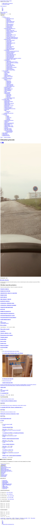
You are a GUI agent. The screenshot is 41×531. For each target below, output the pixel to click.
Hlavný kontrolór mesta (10, 22)
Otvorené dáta (8, 63)
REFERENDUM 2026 (6, 135)
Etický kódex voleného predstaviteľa (12, 37)
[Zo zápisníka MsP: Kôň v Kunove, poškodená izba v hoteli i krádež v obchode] (13, 405)
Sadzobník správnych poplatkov (11, 67)
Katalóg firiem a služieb (8, 98)
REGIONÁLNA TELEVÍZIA (5, 385)
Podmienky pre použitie (23, 518)
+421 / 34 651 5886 (10, 497)
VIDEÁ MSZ (3, 387)
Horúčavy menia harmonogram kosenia (10, 438)
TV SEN (2, 420)
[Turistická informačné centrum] (5, 467)
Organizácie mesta (9, 27)
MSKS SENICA (13, 385)
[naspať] (0, 349)
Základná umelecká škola (10, 86)
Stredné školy (8, 83)
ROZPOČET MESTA (5, 301)
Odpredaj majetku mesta (10, 55)
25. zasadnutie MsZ (4, 393)
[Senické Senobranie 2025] (6, 380)
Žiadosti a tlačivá (9, 47)
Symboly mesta (8, 117)
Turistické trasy (6, 121)
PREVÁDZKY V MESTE (5, 299)
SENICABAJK (4, 133)
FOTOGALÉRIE (4, 347)
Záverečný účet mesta (9, 53)
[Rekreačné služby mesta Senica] (5, 470)
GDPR (13, 518)
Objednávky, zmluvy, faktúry (11, 59)
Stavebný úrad (8, 44)
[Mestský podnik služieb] (4, 469)
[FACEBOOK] (2, 7)
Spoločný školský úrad (10, 46)
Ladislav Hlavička (5, 280)
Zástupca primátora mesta (10, 21)
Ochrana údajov (8, 518)
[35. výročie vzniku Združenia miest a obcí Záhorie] (10, 351)
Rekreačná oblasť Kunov (8, 123)
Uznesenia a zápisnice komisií (11, 34)
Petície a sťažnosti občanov (10, 65)
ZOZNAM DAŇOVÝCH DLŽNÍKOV (8, 317)
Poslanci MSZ (8, 29)
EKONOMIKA (6, 50)
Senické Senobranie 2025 (7, 382)
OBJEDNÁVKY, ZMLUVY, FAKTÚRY (8, 293)
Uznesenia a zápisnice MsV (10, 36)
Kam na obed (3, 341)
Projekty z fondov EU (9, 25)
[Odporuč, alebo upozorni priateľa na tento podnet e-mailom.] (1, 142)
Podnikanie (6, 74)
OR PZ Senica (8, 94)
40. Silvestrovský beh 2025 (7, 378)
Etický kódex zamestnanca (10, 48)
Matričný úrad (8, 45)
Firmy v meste (4, 483)
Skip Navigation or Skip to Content (6, 0)
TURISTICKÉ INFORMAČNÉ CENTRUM (23, 385)
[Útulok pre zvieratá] (3, 474)
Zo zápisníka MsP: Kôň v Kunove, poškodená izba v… (11, 407)
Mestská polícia (8, 95)
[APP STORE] (2, 10)
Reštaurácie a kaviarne (8, 128)
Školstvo (5, 79)
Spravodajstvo (2, 402)
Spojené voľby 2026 (5, 134)
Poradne (5, 91)
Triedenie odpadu (4, 337)
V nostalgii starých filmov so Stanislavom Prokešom (13, 432)
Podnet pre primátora (7, 137)
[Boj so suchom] (3, 322)
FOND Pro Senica (9, 66)
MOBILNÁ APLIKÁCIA (5, 311)
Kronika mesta (6, 109)
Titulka (1, 137)
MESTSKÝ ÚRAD (7, 39)
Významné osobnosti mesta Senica (9, 108)
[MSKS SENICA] (3, 466)
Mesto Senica (4, 429)
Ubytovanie (6, 127)
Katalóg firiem (3, 339)
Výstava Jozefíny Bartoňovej (8, 444)
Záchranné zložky (7, 93)
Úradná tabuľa (4, 480)
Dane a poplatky (7, 72)
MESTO (3, 16)
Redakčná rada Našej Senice (8, 113)
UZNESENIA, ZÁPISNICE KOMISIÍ (8, 305)
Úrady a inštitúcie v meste (8, 88)
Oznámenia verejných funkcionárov (12, 38)
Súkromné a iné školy (9, 84)
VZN (7, 23)
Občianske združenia (7, 89)
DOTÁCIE (2, 309)
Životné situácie (6, 71)
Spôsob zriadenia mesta (10, 18)
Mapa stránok (33, 518)
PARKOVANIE (3, 295)
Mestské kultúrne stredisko (8, 101)
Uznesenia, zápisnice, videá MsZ (11, 31)
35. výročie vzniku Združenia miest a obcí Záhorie (12, 353)
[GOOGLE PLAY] (2, 9)
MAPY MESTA (5, 132)
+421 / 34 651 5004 (4, 12)
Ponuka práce (3, 343)
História (7, 115)
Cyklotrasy (6, 122)
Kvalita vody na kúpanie (8, 130)
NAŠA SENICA (17, 384)
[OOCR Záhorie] (3, 476)
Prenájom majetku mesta (10, 56)
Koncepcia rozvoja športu (8, 106)
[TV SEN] (2, 473)
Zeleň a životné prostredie (8, 76)
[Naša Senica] (2, 472)
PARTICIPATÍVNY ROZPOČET (7, 313)
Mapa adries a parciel (4, 329)
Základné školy (8, 82)
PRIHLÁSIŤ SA (3, 465)
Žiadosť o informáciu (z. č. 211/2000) (12, 62)
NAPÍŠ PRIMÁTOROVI (5, 319)
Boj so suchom (3, 325)
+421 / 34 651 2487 (11, 499)
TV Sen (7, 112)
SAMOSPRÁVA (7, 17)
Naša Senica (8, 111)
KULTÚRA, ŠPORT (5, 99)
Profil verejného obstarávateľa (11, 54)
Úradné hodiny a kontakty (10, 40)
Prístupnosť (17, 518)
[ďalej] (2, 349)
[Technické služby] (3, 475)
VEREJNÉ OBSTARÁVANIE (6, 307)
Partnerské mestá (9, 26)
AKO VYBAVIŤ (5, 70)
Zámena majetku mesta (10, 57)
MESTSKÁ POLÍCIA (11, 384)
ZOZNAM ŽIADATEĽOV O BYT (7, 315)
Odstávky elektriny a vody (5, 333)
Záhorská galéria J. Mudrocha (9, 103)
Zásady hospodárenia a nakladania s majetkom (13, 58)
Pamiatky (7, 116)
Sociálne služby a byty (10, 64)
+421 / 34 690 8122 (9, 494)
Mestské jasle (8, 80)
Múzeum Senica (7, 102)
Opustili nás (2, 331)
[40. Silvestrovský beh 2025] (17, 376)
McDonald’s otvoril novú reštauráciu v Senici (9, 413)
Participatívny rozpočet (10, 52)
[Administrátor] (3, 142)
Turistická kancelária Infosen (8, 120)
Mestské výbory (8, 35)
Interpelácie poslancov (9, 32)
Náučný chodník (7, 124)
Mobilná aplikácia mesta (10, 49)
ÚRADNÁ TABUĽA (4, 289)
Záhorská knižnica (7, 104)
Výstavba (5, 73)
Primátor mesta (8, 20)
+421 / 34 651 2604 (11, 495)
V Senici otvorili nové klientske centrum (8, 400)
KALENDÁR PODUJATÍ (5, 418)
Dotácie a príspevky (7, 75)
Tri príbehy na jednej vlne (7, 449)
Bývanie (5, 77)
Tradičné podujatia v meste (8, 125)
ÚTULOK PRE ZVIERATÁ (31, 384)
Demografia (8, 119)
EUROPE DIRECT (23, 384)
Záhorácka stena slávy (7, 107)
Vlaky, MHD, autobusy (8, 129)
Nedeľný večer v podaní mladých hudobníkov (11, 455)
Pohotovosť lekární (4, 345)
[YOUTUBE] (2, 8)
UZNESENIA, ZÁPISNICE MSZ (7, 303)
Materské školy (8, 81)
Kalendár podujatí (7, 100)
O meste (5, 114)
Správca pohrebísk (7, 92)
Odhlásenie (4, 464)
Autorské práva (2, 518)
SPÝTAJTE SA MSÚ (5, 4)
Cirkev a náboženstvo (7, 90)
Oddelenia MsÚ (8, 43)
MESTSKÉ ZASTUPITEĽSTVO (9, 28)
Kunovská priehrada (9, 131)
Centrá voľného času (9, 85)
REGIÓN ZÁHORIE (3, 384)
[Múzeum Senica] (3, 468)
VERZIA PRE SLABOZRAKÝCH (8, 524)
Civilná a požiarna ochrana (10, 97)
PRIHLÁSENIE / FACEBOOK (7, 3)
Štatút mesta (8, 19)
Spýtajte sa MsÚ (9, 41)
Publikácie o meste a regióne (8, 126)
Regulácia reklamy (9, 68)
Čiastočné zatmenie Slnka (7, 427)
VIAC (1, 321)
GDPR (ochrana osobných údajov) (11, 61)
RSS (29, 518)
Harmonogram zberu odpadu (6, 335)
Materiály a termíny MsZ (10, 30)
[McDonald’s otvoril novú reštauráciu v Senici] (8, 411)
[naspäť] (0, 422)
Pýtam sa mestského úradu (6, 484)
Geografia (8, 118)
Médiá (5, 110)
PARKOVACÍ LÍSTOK (5, 291)
